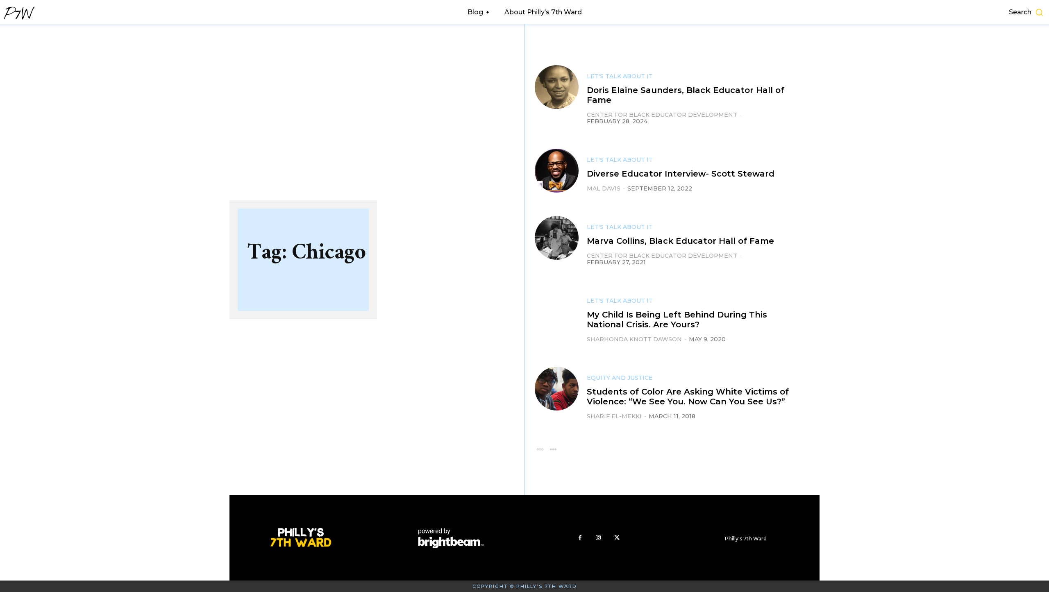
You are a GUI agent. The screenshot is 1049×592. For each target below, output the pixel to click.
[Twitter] (617, 538)
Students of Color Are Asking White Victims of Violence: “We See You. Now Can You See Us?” (688, 396)
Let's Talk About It (620, 76)
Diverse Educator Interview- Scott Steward (680, 174)
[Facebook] (580, 538)
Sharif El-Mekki (614, 416)
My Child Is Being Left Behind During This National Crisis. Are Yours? (677, 319)
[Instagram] (598, 538)
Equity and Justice (620, 378)
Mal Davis (603, 188)
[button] (925, 12)
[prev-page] (540, 449)
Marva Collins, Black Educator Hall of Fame (680, 241)
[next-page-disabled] (553, 449)
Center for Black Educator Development (662, 114)
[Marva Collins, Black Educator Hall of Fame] (557, 238)
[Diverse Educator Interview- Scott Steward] (557, 171)
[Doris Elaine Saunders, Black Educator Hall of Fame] (557, 87)
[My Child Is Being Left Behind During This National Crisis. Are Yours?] (557, 311)
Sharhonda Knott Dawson (634, 339)
